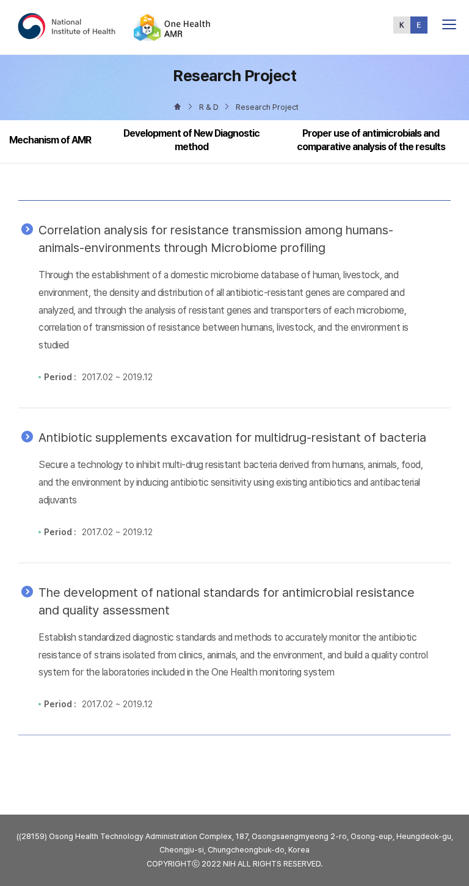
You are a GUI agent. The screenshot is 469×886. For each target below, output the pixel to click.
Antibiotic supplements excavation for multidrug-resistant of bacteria (232, 437)
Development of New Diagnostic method (191, 140)
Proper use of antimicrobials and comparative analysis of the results (371, 140)
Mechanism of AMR (50, 140)
